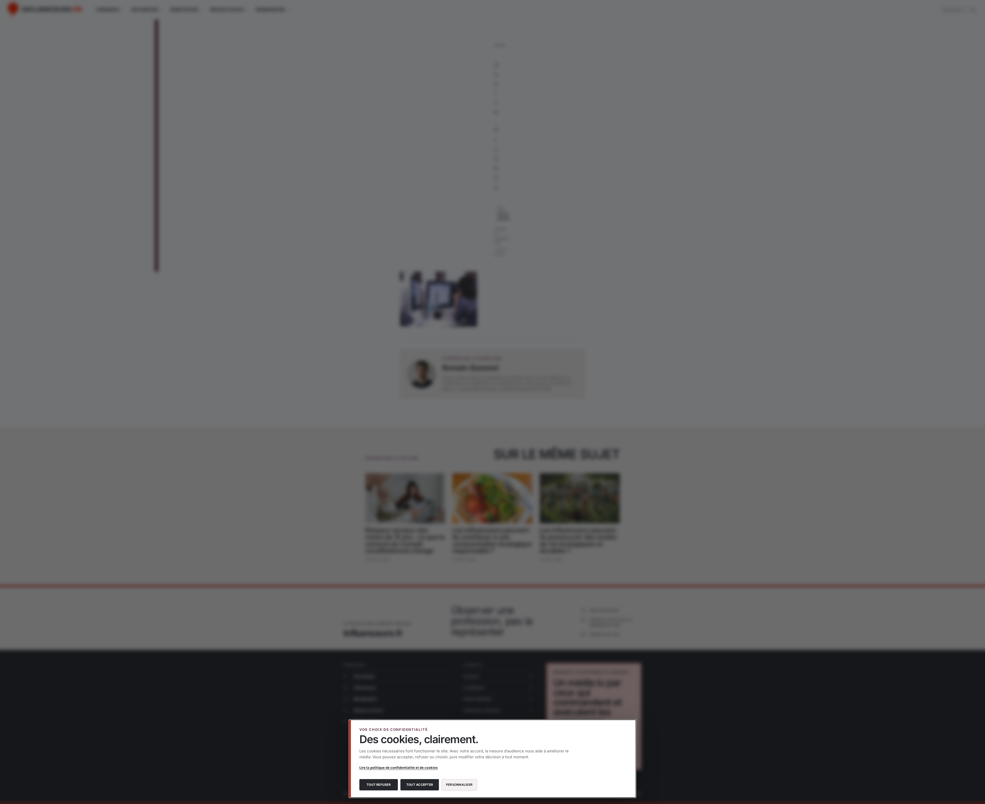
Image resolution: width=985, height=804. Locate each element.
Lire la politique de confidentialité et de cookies (398, 767)
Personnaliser (459, 785)
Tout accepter (419, 785)
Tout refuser (379, 785)
